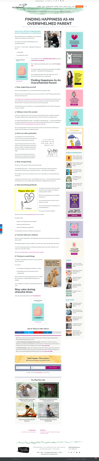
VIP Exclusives (79, 6)
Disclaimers (84, 459)
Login (73, 6)
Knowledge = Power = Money (77, 292)
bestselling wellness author (49, 58)
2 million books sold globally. (37, 60)
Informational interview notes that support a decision (77, 305)
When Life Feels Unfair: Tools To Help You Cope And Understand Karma (77, 157)
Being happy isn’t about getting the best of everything (77, 272)
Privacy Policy (69, 459)
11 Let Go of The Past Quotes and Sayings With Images (78, 265)
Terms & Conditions (77, 459)
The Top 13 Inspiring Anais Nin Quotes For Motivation (77, 286)
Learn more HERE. (48, 351)
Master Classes (49, 6)
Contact (60, 452)
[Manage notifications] (96, 458)
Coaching (56, 6)
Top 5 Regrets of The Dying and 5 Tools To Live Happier (77, 178)
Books (60, 6)
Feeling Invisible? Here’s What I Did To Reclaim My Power (77, 185)
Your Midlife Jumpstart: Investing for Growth (77, 324)
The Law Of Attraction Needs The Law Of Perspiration (77, 279)
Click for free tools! (53, 367)
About (43, 6)
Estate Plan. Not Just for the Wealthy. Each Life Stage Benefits (77, 318)
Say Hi (69, 6)
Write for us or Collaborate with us (49, 454)
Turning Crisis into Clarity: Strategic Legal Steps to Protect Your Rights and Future (77, 332)
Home (38, 452)
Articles (65, 6)
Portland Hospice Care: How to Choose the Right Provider (78, 311)
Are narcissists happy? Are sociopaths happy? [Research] (77, 171)
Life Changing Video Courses (50, 452)
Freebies (39, 6)
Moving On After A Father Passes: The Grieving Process (78, 164)
